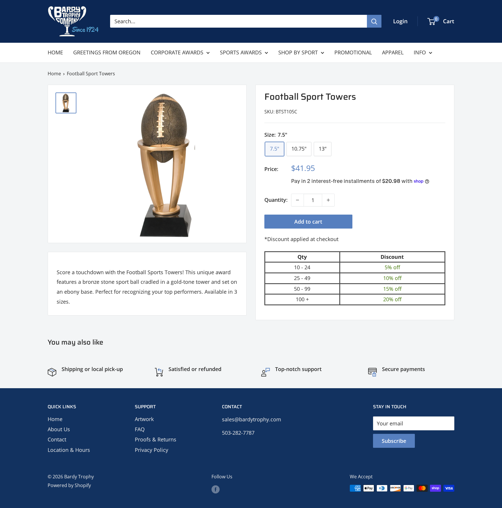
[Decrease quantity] (297, 200)
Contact (57, 439)
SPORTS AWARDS (241, 52)
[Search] (374, 21)
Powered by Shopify (69, 485)
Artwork (144, 419)
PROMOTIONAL (353, 52)
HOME (55, 52)
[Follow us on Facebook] (215, 489)
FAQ (140, 429)
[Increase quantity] (328, 200)
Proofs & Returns (155, 439)
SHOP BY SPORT (298, 52)
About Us (59, 429)
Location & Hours (69, 449)
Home (54, 73)
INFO (420, 52)
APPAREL (393, 52)
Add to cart (308, 221)
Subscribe (394, 440)
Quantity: (276, 199)
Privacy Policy (151, 449)
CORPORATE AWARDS (177, 52)
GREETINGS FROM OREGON (107, 52)
